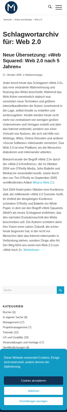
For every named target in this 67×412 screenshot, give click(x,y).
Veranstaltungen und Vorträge (21, 342)
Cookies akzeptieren (33, 380)
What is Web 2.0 (43, 182)
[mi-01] (28, 7)
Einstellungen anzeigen (33, 401)
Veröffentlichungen (14, 347)
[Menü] (57, 7)
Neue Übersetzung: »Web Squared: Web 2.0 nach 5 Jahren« (32, 60)
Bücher (7, 312)
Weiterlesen (31, 249)
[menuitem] (48, 7)
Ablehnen (33, 390)
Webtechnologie (33, 74)
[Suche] (48, 7)
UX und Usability (13, 337)
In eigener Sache (13, 317)
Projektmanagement (15, 327)
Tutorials (8, 332)
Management (11, 322)
